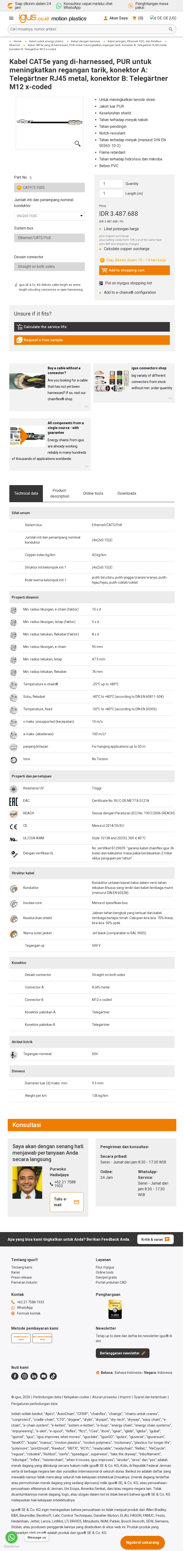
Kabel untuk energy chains (46, 41)
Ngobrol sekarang (142, 1542)
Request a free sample (39, 341)
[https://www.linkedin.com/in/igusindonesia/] (34, 1376)
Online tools (93, 493)
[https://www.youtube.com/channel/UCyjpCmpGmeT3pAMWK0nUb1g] (43, 1376)
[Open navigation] (11, 18)
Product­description (59, 493)
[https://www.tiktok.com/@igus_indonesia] (53, 1376)
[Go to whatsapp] (11, 1537)
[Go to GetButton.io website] (11, 1546)
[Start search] (171, 29)
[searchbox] (88, 29)
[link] (92, 328)
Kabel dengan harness (85, 41)
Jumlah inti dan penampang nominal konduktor (43, 203)
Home (18, 41)
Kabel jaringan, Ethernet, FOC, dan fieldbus (134, 41)
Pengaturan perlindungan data (34, 1404)
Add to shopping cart (122, 271)
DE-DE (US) (166, 18)
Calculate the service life (42, 328)
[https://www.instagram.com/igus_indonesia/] (24, 1376)
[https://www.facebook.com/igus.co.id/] (14, 1376)
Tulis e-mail (60, 1202)
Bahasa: (121, 1373)
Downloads (126, 493)
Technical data (26, 493)
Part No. (21, 177)
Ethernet (14, 45)
